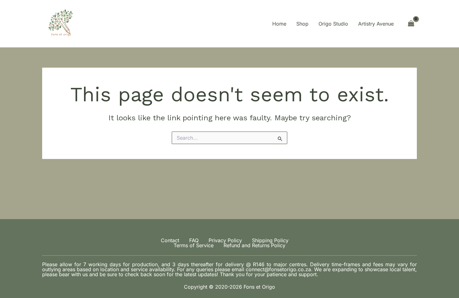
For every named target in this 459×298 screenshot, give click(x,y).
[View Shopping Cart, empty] (411, 23)
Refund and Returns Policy (254, 245)
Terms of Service (194, 245)
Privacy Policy (225, 240)
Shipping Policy (270, 240)
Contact (170, 240)
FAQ (194, 240)
